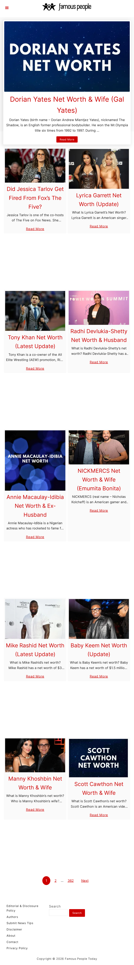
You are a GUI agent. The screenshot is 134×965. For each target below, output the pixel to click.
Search (55, 906)
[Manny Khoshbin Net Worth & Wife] (35, 755)
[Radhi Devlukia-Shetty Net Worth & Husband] (99, 308)
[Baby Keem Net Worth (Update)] (99, 619)
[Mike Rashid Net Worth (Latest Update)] (35, 619)
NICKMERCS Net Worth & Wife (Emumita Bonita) (99, 480)
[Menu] (7, 7)
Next (85, 881)
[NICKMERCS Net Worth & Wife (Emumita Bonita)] (99, 447)
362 (71, 881)
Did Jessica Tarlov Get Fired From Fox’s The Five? (35, 198)
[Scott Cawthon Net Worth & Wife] (99, 758)
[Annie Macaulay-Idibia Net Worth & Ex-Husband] (35, 460)
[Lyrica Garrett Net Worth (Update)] (99, 169)
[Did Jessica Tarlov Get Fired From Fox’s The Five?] (35, 166)
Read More (68, 140)
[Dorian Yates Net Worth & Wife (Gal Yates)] (67, 56)
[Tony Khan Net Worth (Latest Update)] (35, 311)
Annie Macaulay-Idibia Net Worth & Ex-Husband (35, 506)
